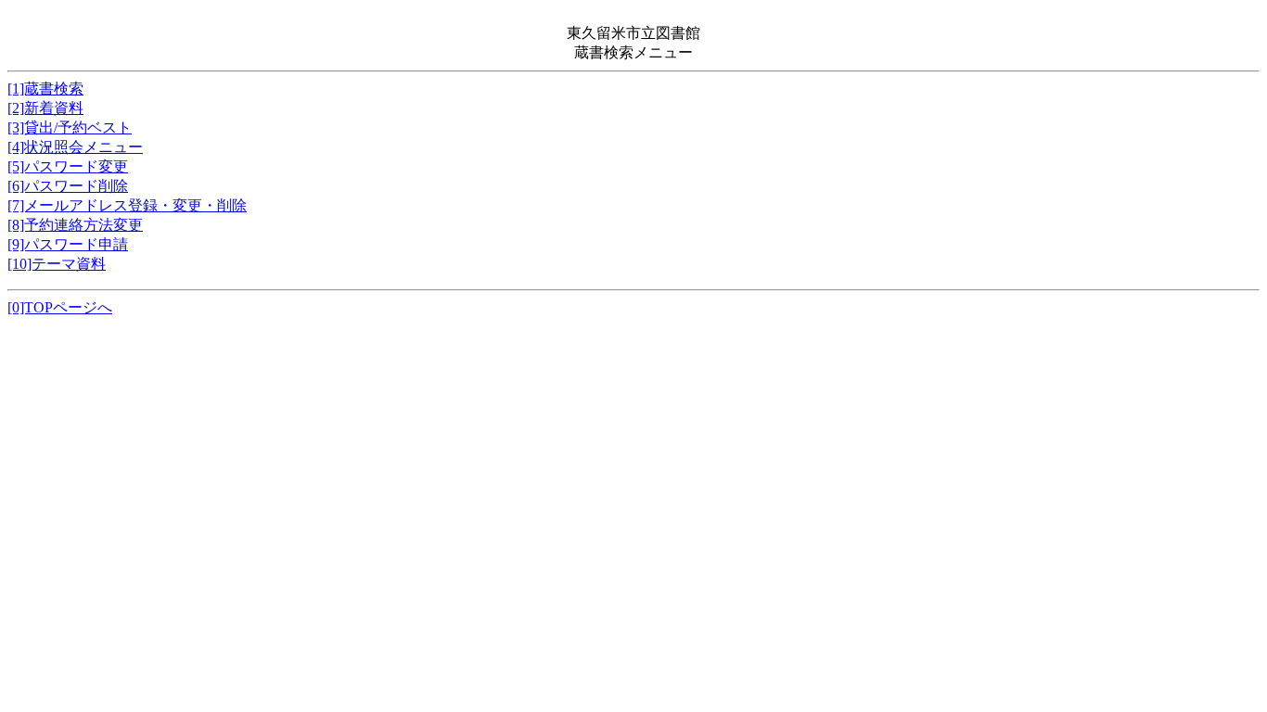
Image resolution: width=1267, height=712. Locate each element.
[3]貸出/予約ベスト (69, 127)
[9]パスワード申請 (67, 244)
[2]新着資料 (45, 108)
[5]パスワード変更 (67, 166)
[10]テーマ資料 (56, 264)
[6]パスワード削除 (67, 186)
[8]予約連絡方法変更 (75, 225)
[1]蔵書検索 (45, 88)
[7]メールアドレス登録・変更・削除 (127, 205)
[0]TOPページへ (59, 307)
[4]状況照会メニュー (75, 147)
